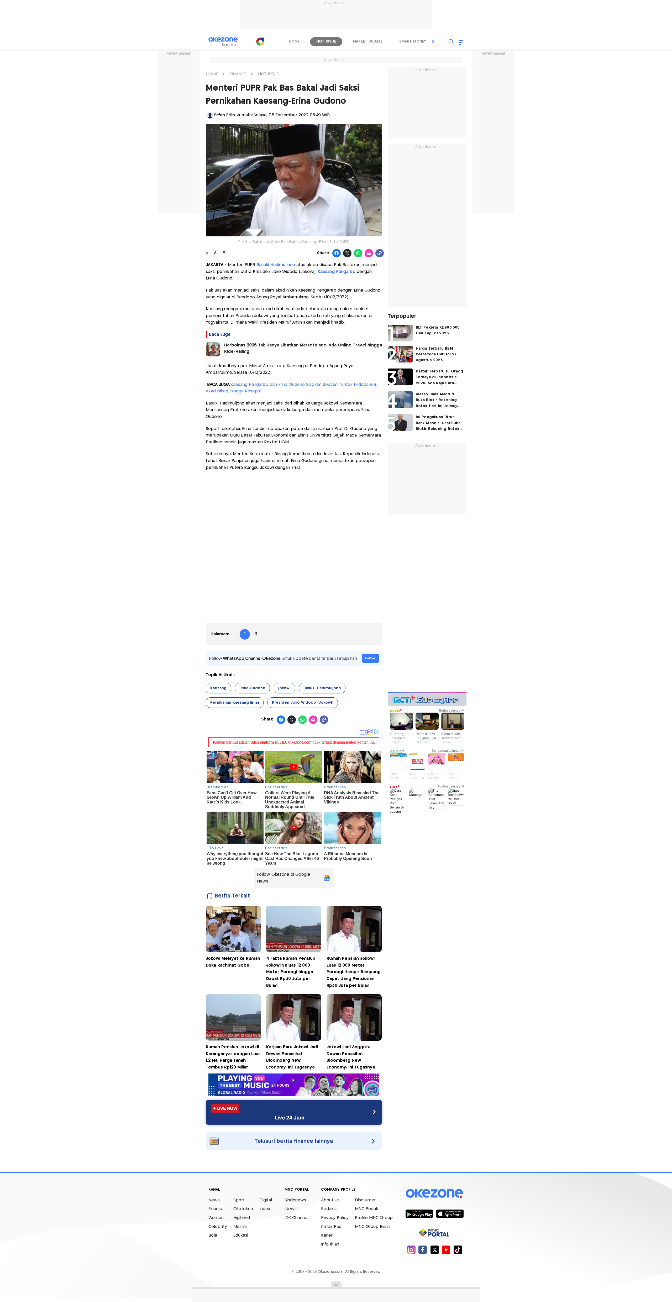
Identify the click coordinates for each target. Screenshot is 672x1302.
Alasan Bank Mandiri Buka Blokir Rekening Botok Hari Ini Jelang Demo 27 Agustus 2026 (439, 400)
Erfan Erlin (224, 115)
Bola (212, 1235)
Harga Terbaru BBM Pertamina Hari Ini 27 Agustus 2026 (436, 354)
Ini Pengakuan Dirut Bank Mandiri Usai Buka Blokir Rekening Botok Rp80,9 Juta (438, 423)
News (214, 1200)
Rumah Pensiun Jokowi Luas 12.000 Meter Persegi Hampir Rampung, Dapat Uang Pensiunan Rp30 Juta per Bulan (354, 972)
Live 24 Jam (289, 1118)
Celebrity (217, 1227)
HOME (212, 74)
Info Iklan (330, 1244)
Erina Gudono (252, 688)
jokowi (284, 688)
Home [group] (294, 41)
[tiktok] (457, 1249)
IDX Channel (296, 1218)
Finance (215, 1209)
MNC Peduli (366, 1209)
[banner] (293, 1094)
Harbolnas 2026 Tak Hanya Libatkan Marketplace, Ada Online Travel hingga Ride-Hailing (303, 348)
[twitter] (434, 1249)
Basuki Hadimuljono (276, 265)
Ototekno (243, 1209)
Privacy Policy (335, 1218)
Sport (239, 1200)
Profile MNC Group (374, 1218)
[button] (433, 41)
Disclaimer (365, 1200)
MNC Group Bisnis (373, 1227)
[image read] (213, 349)
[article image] (400, 333)
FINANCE (238, 74)
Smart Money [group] (412, 41)
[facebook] (422, 1249)
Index (264, 1209)
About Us (330, 1200)
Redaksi (329, 1209)
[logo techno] (223, 41)
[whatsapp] (358, 253)
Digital (265, 1200)
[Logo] (260, 41)
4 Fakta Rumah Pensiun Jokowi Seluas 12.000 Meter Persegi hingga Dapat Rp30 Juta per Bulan (290, 972)
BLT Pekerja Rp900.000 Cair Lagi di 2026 (438, 330)
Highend (241, 1218)
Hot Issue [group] (326, 41)
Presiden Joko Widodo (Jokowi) (302, 702)
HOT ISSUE (268, 74)
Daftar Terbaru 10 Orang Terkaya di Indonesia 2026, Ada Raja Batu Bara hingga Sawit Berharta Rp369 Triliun (439, 378)
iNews (291, 1209)
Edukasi (240, 1235)
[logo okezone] (434, 1193)
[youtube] (446, 1249)
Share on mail (369, 253)
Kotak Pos (331, 1227)
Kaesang (218, 688)
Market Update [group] (367, 41)
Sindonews (295, 1200)
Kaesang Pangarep (336, 272)
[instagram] (411, 1249)
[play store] (419, 1213)
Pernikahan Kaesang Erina (234, 702)
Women (216, 1218)
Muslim (240, 1227)
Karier (327, 1235)
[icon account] (210, 115)
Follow (370, 658)
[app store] (450, 1213)
